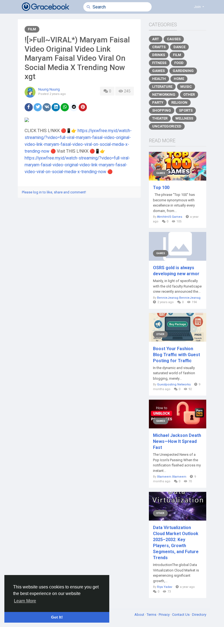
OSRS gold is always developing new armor (176, 270)
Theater (159, 118)
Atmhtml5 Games (169, 217)
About (139, 615)
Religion (179, 102)
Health (159, 79)
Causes (174, 39)
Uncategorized (166, 126)
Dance (179, 47)
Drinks (158, 55)
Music (186, 87)
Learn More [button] (25, 601)
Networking (163, 94)
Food (179, 63)
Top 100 (161, 187)
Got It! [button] (57, 617)
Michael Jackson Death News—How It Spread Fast (177, 441)
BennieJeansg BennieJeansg (179, 298)
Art (155, 39)
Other (189, 94)
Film (32, 29)
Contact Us (181, 615)
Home (179, 79)
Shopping (161, 110)
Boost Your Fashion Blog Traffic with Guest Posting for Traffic (176, 354)
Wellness (184, 118)
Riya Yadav (164, 587)
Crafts (159, 47)
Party (157, 102)
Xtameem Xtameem (171, 476)
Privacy (164, 615)
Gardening (183, 71)
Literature (162, 87)
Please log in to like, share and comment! (54, 192)
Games (158, 71)
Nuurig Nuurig (49, 89)
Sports (186, 110)
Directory (199, 615)
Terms (152, 615)
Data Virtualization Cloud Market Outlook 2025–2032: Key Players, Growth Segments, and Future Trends (176, 542)
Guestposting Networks (174, 384)
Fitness (159, 63)
